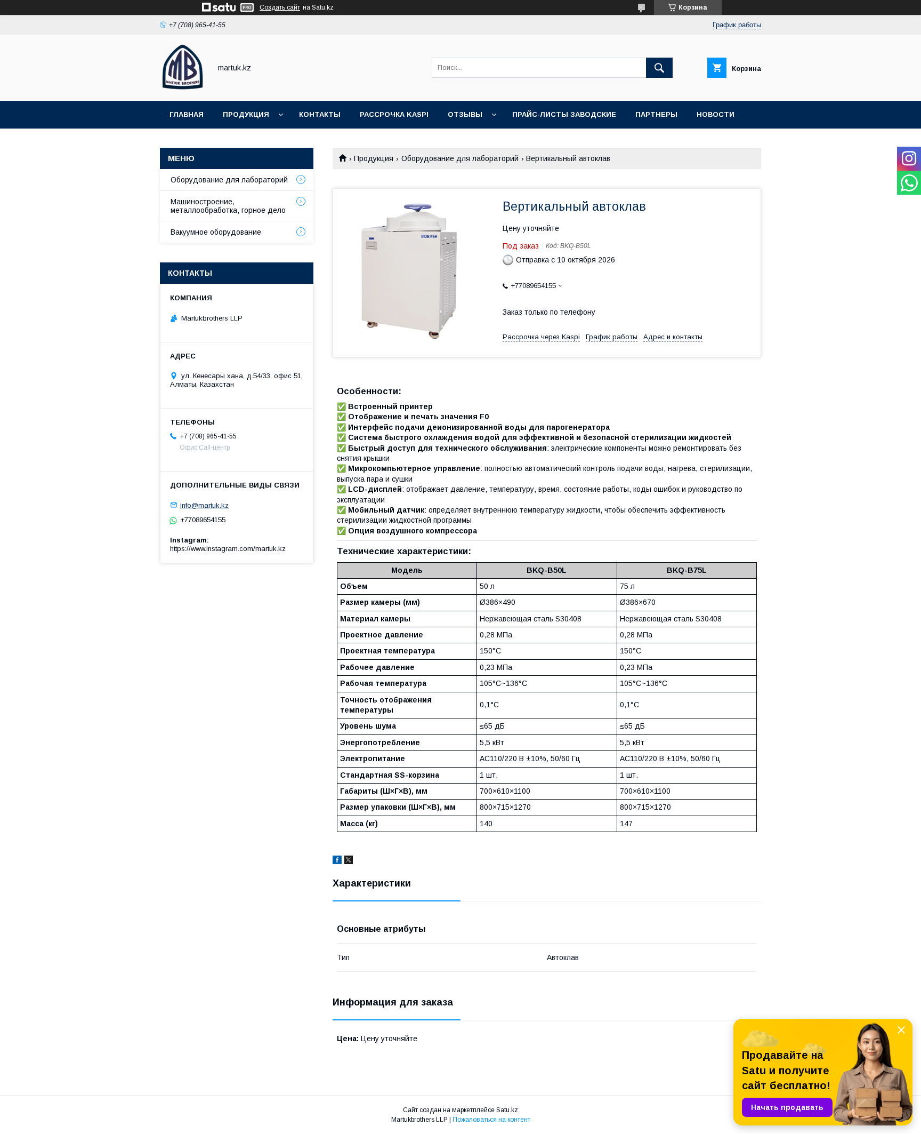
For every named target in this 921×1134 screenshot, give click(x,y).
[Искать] (659, 68)
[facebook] (337, 861)
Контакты (320, 114)
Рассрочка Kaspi (394, 114)
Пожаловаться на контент (491, 1119)
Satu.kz (507, 1110)
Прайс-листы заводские (564, 114)
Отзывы (465, 114)
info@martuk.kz (204, 505)
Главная (186, 114)
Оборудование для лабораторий (460, 158)
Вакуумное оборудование (216, 232)
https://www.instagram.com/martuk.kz (228, 549)
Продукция (246, 114)
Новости (715, 114)
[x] (348, 861)
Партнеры (656, 114)
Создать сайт (280, 7)
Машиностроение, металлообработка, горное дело (228, 205)
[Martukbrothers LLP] (182, 87)
